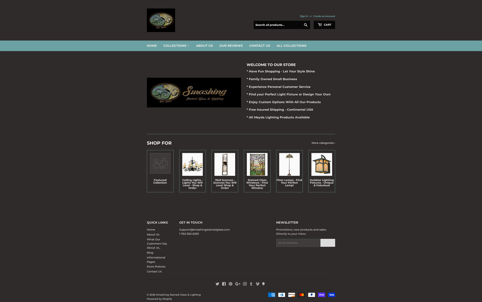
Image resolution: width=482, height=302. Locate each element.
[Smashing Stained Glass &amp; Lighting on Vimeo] (257, 284)
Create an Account (324, 16)
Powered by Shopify (159, 298)
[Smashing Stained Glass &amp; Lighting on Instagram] (245, 284)
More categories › (323, 143)
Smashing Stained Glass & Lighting (178, 294)
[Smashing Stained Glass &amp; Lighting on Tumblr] (251, 284)
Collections (175, 46)
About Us (204, 46)
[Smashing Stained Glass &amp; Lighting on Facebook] (224, 284)
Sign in (304, 16)
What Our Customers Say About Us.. (157, 244)
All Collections (291, 46)
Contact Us (259, 46)
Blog (150, 252)
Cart (327, 24)
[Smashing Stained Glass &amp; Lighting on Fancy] (263, 284)
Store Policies (156, 266)
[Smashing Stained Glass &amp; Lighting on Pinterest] (231, 284)
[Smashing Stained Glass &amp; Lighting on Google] (237, 284)
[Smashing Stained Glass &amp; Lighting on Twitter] (217, 284)
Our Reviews (231, 46)
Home (152, 46)
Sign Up (328, 242)
